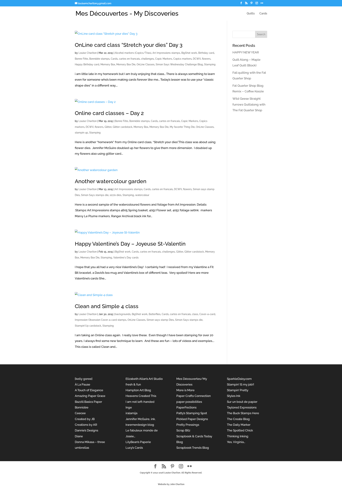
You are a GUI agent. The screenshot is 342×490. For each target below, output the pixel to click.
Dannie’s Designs (86, 430)
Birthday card (206, 52)
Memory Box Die (125, 64)
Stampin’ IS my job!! (240, 384)
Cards (263, 13)
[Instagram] (256, 4)
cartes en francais (129, 58)
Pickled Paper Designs (192, 419)
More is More (185, 390)
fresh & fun (133, 384)
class (195, 314)
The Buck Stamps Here (243, 413)
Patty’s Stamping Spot (191, 413)
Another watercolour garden (110, 181)
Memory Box (107, 64)
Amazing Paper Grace (90, 396)
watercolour (142, 195)
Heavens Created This (141, 396)
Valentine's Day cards (126, 257)
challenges (147, 58)
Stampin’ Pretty (237, 390)
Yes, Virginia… (236, 442)
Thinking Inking (237, 436)
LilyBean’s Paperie (138, 442)
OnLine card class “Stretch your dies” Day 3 (128, 45)
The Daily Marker (238, 424)
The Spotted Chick (240, 430)
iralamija (131, 413)
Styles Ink (233, 396)
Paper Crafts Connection (193, 396)
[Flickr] (262, 4)
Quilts (251, 13)
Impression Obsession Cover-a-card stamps (100, 319)
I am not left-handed (140, 401)
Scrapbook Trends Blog (192, 447)
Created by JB (85, 419)
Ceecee (80, 413)
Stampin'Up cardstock (88, 325)
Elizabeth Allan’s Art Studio (144, 379)
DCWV (197, 58)
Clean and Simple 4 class (106, 306)
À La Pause (82, 384)
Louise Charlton (88, 52)
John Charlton (177, 484)
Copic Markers (163, 58)
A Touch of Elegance (89, 390)
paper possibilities (189, 401)
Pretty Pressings (187, 424)
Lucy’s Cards (134, 447)
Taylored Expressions (241, 407)
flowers (206, 58)
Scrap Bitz (183, 430)
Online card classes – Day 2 (109, 113)
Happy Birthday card (87, 64)
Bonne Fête (81, 58)
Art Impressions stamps (166, 52)
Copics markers (182, 58)
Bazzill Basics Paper (88, 401)
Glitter (108, 126)
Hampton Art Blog (138, 390)
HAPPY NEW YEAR (245, 52)
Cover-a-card (207, 314)
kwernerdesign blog (140, 424)
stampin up (81, 132)
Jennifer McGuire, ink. (141, 419)
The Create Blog (238, 419)
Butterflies (154, 314)
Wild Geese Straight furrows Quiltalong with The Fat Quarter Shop (248, 104)
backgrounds (123, 314)
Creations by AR (86, 424)
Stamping (210, 64)
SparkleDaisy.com (239, 379)
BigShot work (189, 52)
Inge (129, 407)
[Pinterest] (251, 4)
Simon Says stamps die (94, 195)
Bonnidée (81, 407)
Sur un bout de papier (242, 401)
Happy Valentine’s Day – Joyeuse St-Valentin (130, 244)
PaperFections (186, 407)
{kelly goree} (83, 379)
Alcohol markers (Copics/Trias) (133, 52)
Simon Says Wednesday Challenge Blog (179, 64)
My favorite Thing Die (182, 126)
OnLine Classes (145, 64)
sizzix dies (115, 195)
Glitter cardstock (122, 126)
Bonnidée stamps (99, 58)
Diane (79, 436)
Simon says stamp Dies (160, 319)
